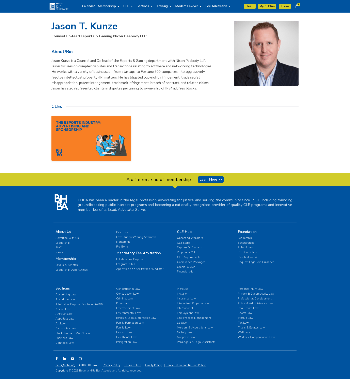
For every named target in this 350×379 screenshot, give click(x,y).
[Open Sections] (151, 6)
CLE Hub (184, 231)
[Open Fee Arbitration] (229, 6)
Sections (62, 288)
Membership (65, 258)
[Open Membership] (118, 6)
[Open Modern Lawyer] (200, 6)
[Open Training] (170, 6)
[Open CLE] (131, 6)
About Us (63, 231)
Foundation (247, 231)
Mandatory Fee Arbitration (138, 253)
